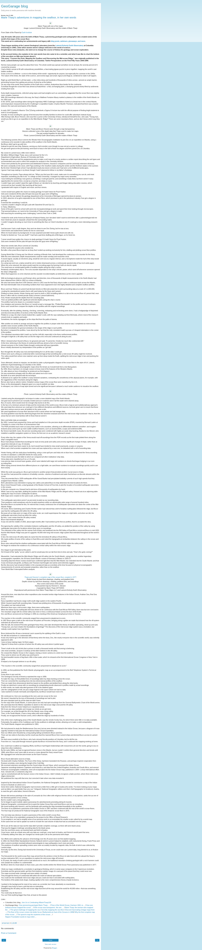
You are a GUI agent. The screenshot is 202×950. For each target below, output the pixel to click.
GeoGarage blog (14, 6)
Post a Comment (8, 933)
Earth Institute (27, 32)
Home (50, 940)
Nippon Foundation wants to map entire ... (20, 917)
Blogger (54, 948)
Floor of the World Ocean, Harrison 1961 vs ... (68, 905)
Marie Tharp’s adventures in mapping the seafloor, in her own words (38, 17)
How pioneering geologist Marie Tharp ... (34, 905)
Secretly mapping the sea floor (52, 910)
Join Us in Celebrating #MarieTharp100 (36, 902)
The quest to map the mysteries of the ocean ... (34, 914)
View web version (50, 944)
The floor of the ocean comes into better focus (25, 912)
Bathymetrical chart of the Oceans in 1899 (58, 912)
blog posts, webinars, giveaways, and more (68, 41)
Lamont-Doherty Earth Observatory (69, 45)
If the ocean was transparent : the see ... (49, 907)
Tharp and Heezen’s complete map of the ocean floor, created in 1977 (50, 577)
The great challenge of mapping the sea (25, 910)
